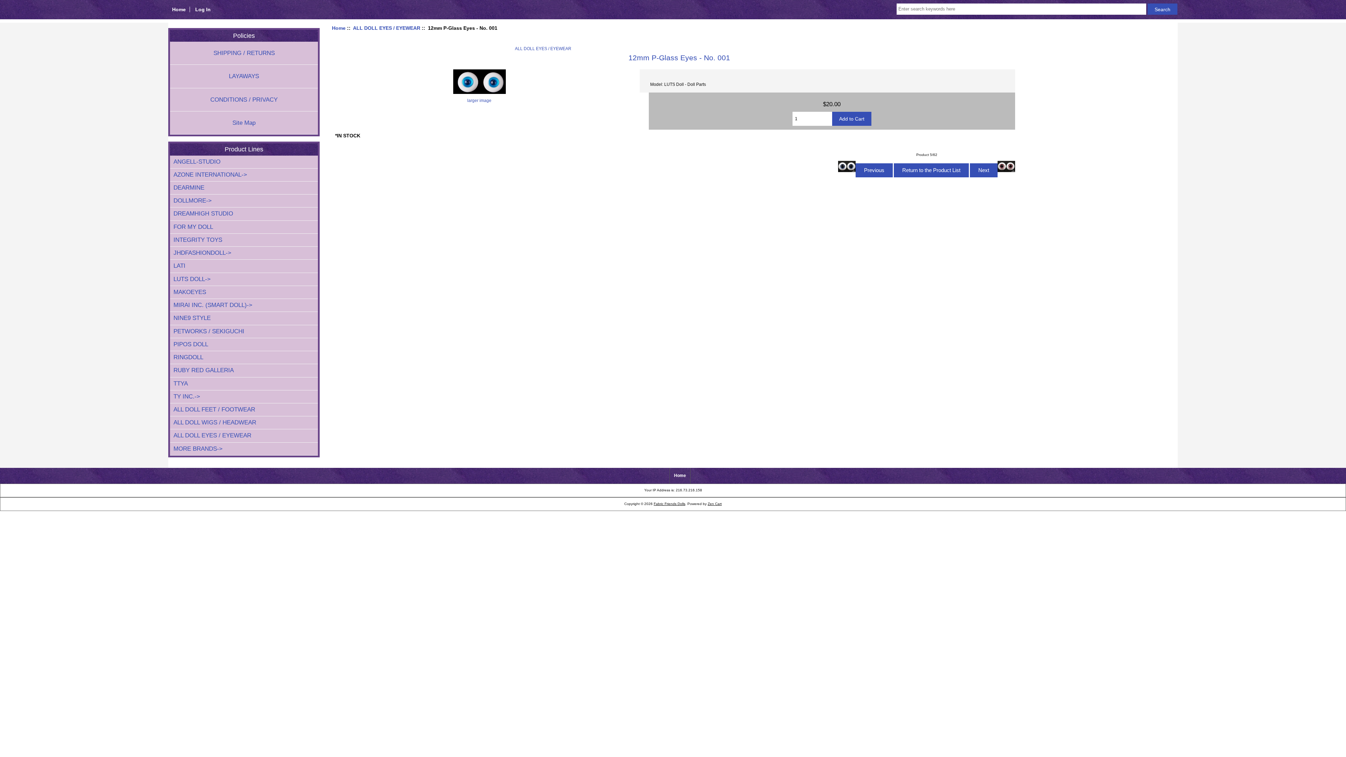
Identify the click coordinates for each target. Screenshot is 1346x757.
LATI (179, 265)
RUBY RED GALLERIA (204, 370)
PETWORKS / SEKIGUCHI (209, 331)
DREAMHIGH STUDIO (203, 213)
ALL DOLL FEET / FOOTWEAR (214, 409)
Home (179, 9)
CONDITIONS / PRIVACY (244, 99)
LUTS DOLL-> (192, 279)
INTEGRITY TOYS (198, 240)
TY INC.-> (187, 396)
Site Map (244, 123)
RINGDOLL (188, 357)
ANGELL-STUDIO (197, 161)
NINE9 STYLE (192, 318)
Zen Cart (715, 504)
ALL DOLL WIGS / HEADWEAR (215, 422)
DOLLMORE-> (193, 200)
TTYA (181, 383)
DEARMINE (189, 187)
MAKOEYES (190, 292)
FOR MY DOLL (193, 227)
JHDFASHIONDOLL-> (202, 253)
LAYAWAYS (244, 76)
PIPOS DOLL (191, 344)
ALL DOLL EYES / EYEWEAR (386, 28)
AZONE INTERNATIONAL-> (210, 174)
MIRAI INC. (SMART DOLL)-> (213, 305)
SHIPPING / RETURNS (244, 53)
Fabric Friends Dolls (669, 504)
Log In (203, 9)
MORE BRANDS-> (198, 448)
